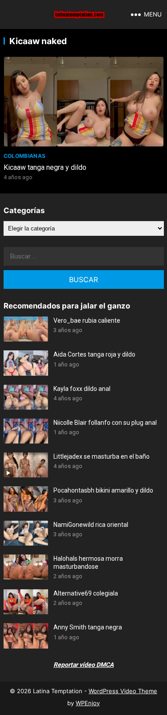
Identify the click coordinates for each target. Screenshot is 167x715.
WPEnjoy (88, 703)
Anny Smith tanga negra (87, 627)
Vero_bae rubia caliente (86, 320)
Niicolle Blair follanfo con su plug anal (105, 422)
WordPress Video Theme (123, 690)
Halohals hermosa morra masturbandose (88, 562)
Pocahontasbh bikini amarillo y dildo (103, 490)
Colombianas (25, 155)
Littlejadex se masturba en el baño (101, 456)
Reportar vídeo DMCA (83, 664)
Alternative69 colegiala (85, 593)
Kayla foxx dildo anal (81, 388)
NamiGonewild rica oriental (90, 524)
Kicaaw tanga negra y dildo (45, 167)
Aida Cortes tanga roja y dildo (94, 354)
